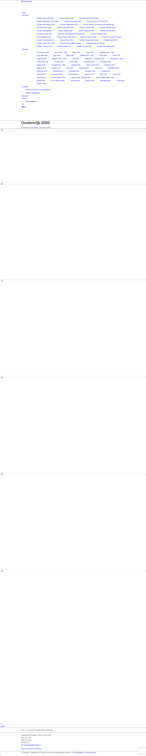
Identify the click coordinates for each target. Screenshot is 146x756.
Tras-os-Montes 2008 (58, 80)
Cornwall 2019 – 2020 (58, 65)
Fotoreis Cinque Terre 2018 (46, 43)
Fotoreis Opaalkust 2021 (99, 34)
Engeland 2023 (42, 58)
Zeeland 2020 (41, 65)
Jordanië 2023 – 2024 (87, 55)
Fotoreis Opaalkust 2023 (86, 31)
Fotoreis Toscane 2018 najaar (88, 40)
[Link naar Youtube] (22, 117)
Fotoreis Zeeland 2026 (66, 18)
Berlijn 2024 (70, 55)
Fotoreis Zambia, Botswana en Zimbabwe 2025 (98, 24)
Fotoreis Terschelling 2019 (45, 40)
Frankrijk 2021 (59, 62)
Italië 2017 (69, 68)
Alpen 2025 (76, 52)
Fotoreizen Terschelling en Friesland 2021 (71, 34)
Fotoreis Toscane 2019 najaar (111, 37)
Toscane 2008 (75, 80)
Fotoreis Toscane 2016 (83, 46)
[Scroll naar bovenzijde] (0, 755)
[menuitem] (73, 13)
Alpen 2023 (103, 55)
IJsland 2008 (41, 80)
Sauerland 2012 (73, 74)
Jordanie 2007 (41, 83)
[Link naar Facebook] (22, 111)
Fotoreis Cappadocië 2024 (65, 27)
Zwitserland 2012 (57, 74)
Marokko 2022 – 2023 (59, 58)
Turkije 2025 (90, 52)
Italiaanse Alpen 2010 (58, 77)
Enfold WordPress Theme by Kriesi (84, 752)
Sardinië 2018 (41, 68)
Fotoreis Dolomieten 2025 (72, 21)
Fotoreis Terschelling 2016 (106, 46)
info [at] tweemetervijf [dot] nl (30, 745)
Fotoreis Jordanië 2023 (65, 31)
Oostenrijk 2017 (84, 68)
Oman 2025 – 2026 (60, 52)
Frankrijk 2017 (56, 68)
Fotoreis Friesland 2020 (88, 37)
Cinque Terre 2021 (43, 62)
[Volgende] (2, 724)
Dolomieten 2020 (89, 62)
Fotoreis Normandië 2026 (45, 18)
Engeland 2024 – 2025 (106, 52)
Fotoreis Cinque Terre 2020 (66, 37)
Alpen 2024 (57, 55)
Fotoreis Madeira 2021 (44, 37)
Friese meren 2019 (92, 65)
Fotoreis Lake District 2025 (46, 24)
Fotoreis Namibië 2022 (107, 31)
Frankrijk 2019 (76, 65)
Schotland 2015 (58, 71)
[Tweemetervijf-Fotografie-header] (38, 1)
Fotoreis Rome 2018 (66, 40)
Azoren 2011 (117, 74)
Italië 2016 (98, 68)
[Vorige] (0, 724)
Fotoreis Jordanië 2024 (44, 31)
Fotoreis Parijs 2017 (64, 46)
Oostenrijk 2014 (74, 71)
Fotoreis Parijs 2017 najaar (95, 43)
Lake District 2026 (43, 52)
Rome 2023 (116, 55)
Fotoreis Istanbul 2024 (87, 27)
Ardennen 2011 (89, 74)
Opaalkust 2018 (109, 65)
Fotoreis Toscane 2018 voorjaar (70, 43)
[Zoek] (22, 104)
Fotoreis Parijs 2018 (110, 40)
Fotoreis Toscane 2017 (44, 46)
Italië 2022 (75, 58)
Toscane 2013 (105, 71)
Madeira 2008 (89, 80)
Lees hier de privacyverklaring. (31, 748)
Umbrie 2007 (120, 80)
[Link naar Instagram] (22, 114)
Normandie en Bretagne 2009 (81, 77)
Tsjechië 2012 (41, 74)
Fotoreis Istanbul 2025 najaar (89, 18)
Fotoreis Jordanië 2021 (44, 34)
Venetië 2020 (73, 62)
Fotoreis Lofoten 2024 (44, 27)
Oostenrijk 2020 (105, 62)
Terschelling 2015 (113, 68)
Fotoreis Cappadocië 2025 (68, 24)
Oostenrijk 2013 (90, 71)
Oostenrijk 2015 (42, 71)
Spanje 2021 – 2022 (116, 58)
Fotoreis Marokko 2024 (107, 27)
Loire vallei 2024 (42, 55)
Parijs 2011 (103, 74)
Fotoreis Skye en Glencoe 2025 (97, 21)
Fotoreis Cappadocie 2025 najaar (47, 21)
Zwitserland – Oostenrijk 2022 (94, 58)
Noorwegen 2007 (105, 80)
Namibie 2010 (41, 77)
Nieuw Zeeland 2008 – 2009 (105, 77)
